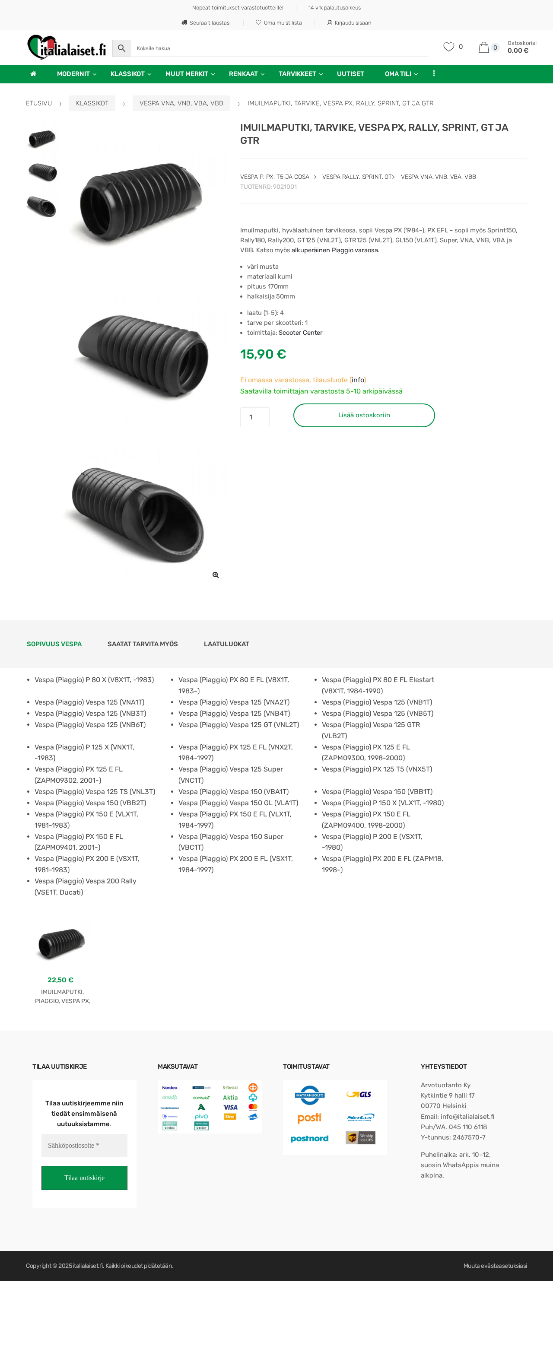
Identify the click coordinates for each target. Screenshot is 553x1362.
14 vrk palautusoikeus (334, 7)
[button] (216, 574)
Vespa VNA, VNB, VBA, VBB (181, 103)
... (431, 73)
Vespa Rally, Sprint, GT (357, 177)
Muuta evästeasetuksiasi (495, 1266)
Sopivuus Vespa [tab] (54, 644)
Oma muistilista (283, 22)
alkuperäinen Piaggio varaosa (335, 250)
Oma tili (398, 74)
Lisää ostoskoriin (364, 415)
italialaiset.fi (88, 1266)
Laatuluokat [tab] (226, 644)
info (358, 380)
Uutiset (350, 74)
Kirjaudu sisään (353, 22)
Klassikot (128, 74)
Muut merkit (186, 74)
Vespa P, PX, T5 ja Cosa (274, 177)
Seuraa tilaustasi (210, 22)
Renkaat (243, 74)
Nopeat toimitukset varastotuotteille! (237, 7)
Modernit (73, 74)
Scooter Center (301, 333)
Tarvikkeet (297, 74)
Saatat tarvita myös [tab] (143, 644)
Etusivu (39, 103)
